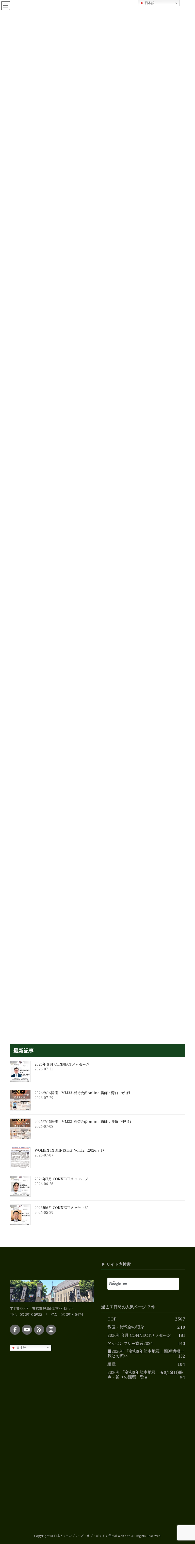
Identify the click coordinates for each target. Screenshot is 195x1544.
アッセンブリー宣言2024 (130, 1343)
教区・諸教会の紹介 (125, 1327)
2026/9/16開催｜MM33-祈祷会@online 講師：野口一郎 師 (82, 1092)
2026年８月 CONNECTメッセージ (62, 1064)
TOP (111, 1318)
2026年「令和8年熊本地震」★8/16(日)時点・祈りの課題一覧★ (145, 1374)
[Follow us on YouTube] (27, 1329)
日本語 (20, 1347)
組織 (111, 1364)
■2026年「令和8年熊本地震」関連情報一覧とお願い (145, 1353)
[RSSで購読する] (39, 1329)
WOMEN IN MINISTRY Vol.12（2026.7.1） (70, 1150)
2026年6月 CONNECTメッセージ (61, 1207)
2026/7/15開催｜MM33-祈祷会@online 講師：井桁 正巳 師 (83, 1121)
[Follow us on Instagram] (51, 1329)
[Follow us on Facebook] (15, 1329)
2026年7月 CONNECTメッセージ (61, 1178)
